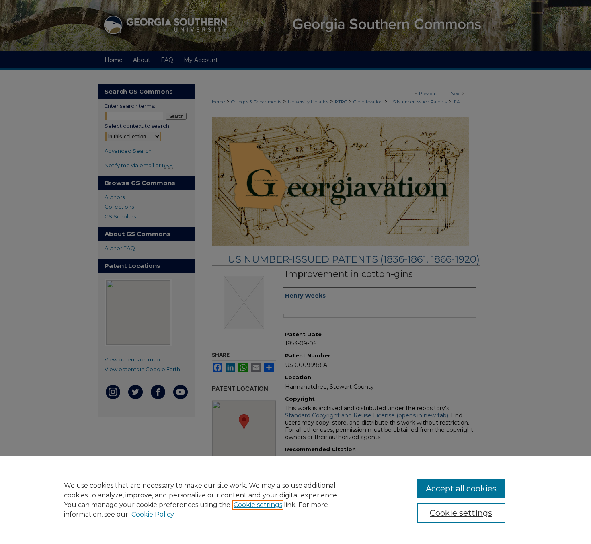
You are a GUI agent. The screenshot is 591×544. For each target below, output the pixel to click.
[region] (295, 500)
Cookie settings (258, 505)
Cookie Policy (152, 514)
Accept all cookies (461, 488)
